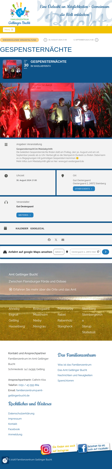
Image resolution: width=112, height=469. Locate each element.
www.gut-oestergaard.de (71, 161)
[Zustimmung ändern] (5, 460)
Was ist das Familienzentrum (74, 364)
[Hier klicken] (105, 251)
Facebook (14, 429)
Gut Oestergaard (24, 206)
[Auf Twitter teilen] (56, 239)
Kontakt (12, 423)
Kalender (22, 228)
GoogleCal (37, 228)
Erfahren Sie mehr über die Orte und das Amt (44, 289)
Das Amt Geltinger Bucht (72, 369)
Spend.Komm (66, 380)
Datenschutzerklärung (21, 413)
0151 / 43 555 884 (28, 384)
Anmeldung (15, 434)
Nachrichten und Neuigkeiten (75, 375)
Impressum (15, 418)
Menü (10, 29)
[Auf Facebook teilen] (49, 239)
